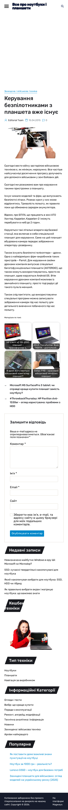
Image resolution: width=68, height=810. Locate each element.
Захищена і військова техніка (20, 91)
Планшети (10, 675)
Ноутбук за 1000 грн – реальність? (31, 764)
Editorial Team (16, 120)
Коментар (18, 444)
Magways (57, 804)
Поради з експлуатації (18, 709)
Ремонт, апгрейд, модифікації (22, 714)
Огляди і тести (13, 700)
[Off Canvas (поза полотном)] (6, 6)
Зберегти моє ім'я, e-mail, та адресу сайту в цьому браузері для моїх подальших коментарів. (35, 519)
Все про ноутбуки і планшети (29, 6)
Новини (9, 724)
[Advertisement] (34, 48)
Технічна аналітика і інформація (24, 719)
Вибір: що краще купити (19, 704)
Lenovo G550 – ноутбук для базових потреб (36, 770)
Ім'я (13, 473)
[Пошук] (62, 6)
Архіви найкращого (16, 734)
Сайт (13, 501)
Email (14, 487)
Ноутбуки (10, 670)
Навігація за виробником (19, 680)
